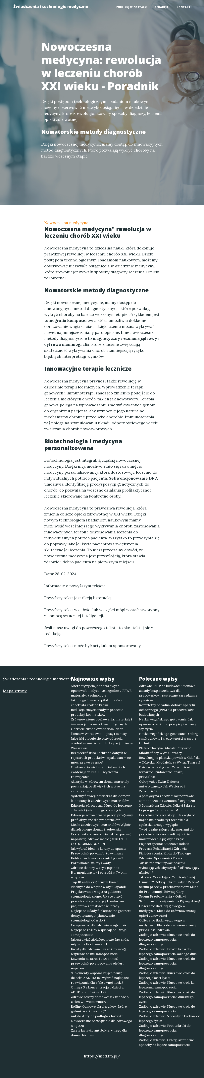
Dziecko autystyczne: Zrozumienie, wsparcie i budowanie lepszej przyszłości (165, 772)
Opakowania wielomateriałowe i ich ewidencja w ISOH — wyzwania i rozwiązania (98, 772)
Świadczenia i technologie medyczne (50, 6)
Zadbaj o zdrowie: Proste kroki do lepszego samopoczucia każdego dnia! (168, 951)
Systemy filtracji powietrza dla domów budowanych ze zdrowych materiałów (100, 798)
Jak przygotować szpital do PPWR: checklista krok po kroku (97, 702)
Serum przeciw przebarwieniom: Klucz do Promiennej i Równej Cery (168, 889)
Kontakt (184, 7)
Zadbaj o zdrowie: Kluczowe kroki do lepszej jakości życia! (167, 975)
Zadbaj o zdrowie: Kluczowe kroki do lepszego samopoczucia (167, 1008)
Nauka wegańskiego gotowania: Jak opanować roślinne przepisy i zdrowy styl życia (167, 724)
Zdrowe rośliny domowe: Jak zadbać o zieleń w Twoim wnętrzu (100, 999)
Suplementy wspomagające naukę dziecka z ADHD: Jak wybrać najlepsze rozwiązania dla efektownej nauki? (100, 977)
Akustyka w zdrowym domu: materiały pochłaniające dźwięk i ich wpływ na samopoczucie (100, 786)
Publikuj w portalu (131, 7)
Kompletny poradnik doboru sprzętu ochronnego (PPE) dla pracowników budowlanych (167, 709)
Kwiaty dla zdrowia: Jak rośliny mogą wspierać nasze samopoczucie (98, 951)
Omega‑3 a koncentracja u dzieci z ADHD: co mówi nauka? (97, 989)
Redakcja (162, 7)
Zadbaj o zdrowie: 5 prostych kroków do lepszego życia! (169, 1018)
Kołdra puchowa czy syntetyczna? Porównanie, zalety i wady (97, 860)
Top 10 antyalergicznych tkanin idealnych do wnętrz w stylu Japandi (98, 884)
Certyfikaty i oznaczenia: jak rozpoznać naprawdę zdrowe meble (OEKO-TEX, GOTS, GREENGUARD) (101, 839)
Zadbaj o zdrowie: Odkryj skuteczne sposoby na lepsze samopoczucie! (166, 1042)
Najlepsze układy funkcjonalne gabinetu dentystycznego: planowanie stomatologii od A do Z (101, 915)
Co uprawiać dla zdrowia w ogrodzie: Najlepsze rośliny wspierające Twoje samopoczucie (99, 930)
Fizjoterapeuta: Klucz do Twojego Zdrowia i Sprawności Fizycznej (165, 855)
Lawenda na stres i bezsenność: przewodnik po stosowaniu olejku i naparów (97, 963)
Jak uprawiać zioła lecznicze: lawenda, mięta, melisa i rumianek (100, 941)
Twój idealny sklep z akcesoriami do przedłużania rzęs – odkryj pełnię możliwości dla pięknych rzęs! (166, 834)
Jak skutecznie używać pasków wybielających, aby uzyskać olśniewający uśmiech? (169, 867)
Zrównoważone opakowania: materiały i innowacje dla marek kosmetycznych (101, 721)
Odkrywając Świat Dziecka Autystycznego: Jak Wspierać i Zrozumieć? (162, 786)
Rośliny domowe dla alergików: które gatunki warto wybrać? (99, 1008)
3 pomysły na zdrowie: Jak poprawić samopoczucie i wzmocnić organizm (167, 798)
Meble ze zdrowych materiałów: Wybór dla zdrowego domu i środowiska (101, 827)
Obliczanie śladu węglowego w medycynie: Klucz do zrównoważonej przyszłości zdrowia (167, 925)
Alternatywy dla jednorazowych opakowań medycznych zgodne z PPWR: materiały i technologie (101, 690)
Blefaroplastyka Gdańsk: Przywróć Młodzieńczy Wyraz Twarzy (165, 750)
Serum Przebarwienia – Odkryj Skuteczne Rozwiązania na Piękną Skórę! (169, 898)
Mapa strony (15, 690)
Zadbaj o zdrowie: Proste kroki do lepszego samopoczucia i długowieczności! (165, 1030)
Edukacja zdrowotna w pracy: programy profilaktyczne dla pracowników (102, 817)
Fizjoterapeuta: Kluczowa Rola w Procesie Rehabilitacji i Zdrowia (164, 846)
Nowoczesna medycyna (66, 222)
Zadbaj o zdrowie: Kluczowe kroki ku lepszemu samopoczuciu (166, 984)
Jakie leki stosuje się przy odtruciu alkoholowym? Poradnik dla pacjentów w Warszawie (102, 743)
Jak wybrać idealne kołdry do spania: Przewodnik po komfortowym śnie (98, 850)
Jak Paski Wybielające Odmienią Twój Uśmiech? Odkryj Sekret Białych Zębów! (169, 879)
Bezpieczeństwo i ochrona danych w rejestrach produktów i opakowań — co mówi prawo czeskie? (101, 757)
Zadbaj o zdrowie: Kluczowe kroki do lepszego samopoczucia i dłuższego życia (167, 997)
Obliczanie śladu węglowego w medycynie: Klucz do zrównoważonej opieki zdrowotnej (167, 910)
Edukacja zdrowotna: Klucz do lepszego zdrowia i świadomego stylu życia (101, 807)
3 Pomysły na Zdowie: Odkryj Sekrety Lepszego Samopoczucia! (167, 807)
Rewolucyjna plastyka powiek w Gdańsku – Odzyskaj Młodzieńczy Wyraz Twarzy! (169, 760)
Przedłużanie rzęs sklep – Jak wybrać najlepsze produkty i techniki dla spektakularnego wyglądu (167, 820)
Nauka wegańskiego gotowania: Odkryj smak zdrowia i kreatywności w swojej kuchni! (168, 738)
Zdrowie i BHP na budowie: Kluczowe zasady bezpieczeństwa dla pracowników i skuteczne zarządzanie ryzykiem (168, 693)
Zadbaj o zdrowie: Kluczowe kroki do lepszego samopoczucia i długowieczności (167, 939)
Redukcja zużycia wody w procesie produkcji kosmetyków (97, 712)
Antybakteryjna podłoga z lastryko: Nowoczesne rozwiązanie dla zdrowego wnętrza (101, 1021)
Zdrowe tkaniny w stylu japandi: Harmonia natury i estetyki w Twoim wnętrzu (99, 872)
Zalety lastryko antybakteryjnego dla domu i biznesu (99, 1032)
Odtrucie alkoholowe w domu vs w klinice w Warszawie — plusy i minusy (99, 731)
